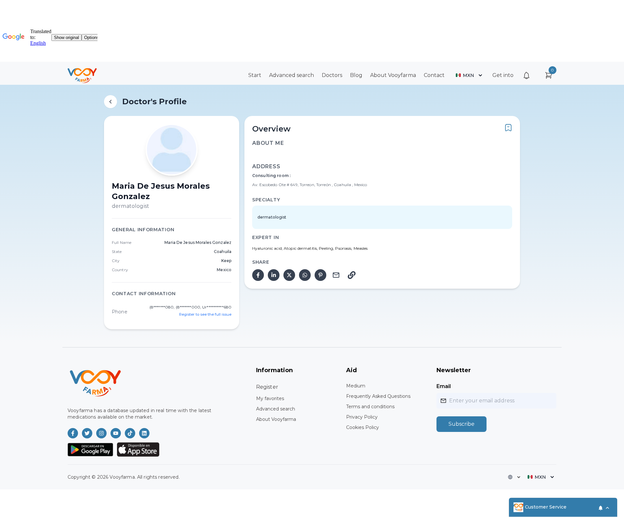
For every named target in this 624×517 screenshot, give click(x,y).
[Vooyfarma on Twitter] (87, 433)
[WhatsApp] (305, 275)
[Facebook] (258, 275)
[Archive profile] (508, 128)
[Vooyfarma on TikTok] (130, 433)
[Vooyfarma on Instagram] (101, 433)
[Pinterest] (320, 275)
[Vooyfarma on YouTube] (115, 433)
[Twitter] (289, 275)
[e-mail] (336, 275)
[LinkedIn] (274, 275)
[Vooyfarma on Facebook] (73, 433)
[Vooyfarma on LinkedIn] (144, 433)
